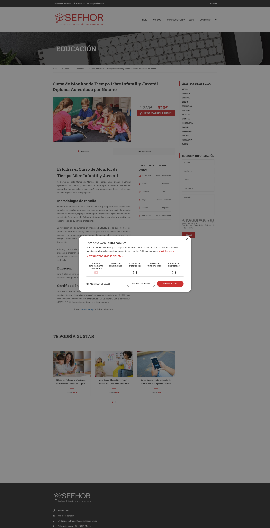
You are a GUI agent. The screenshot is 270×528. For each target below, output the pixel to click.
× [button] (187, 239)
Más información (167, 251)
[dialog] (135, 264)
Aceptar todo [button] (170, 283)
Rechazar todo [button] (141, 283)
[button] (135, 256)
